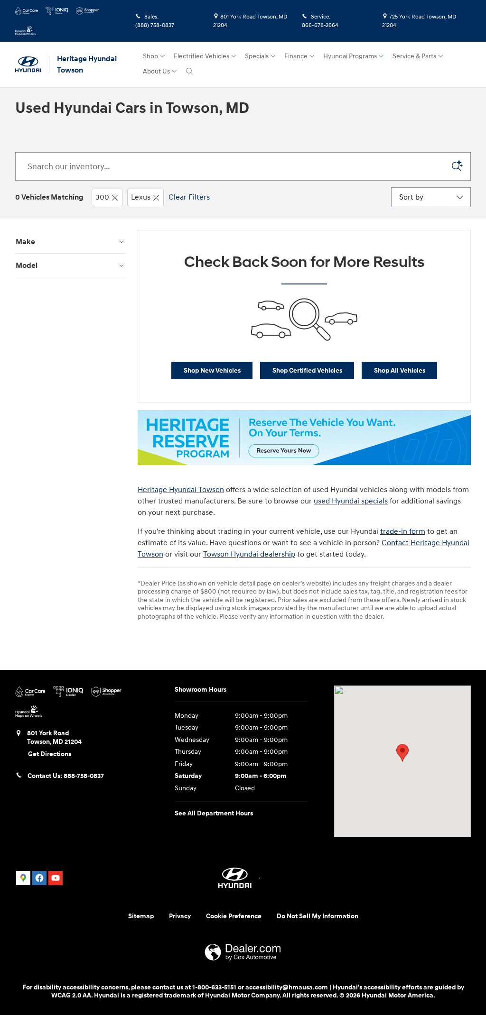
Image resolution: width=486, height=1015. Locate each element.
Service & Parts (414, 56)
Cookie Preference (234, 916)
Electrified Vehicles (201, 56)
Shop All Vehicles (399, 370)
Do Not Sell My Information (317, 916)
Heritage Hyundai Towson (181, 489)
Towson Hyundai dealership (249, 554)
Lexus (140, 197)
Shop (150, 56)
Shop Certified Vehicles (307, 370)
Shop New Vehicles (212, 370)
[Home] (32, 64)
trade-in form (402, 531)
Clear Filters (189, 197)
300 (102, 197)
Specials (257, 56)
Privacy (180, 916)
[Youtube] (55, 878)
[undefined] (304, 437)
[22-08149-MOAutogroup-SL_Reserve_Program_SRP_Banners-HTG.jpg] (304, 437)
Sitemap (141, 916)
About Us (156, 71)
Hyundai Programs (350, 56)
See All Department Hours (214, 813)
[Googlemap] (23, 878)
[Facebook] (39, 878)
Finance (296, 56)
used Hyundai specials (351, 501)
